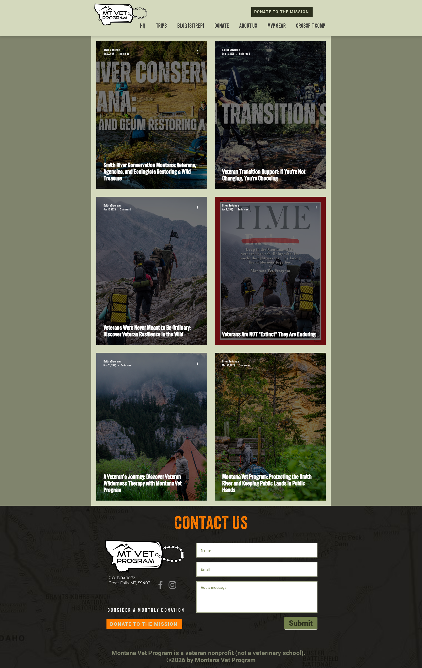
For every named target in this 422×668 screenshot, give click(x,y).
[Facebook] (160, 585)
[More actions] (199, 52)
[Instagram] (172, 585)
